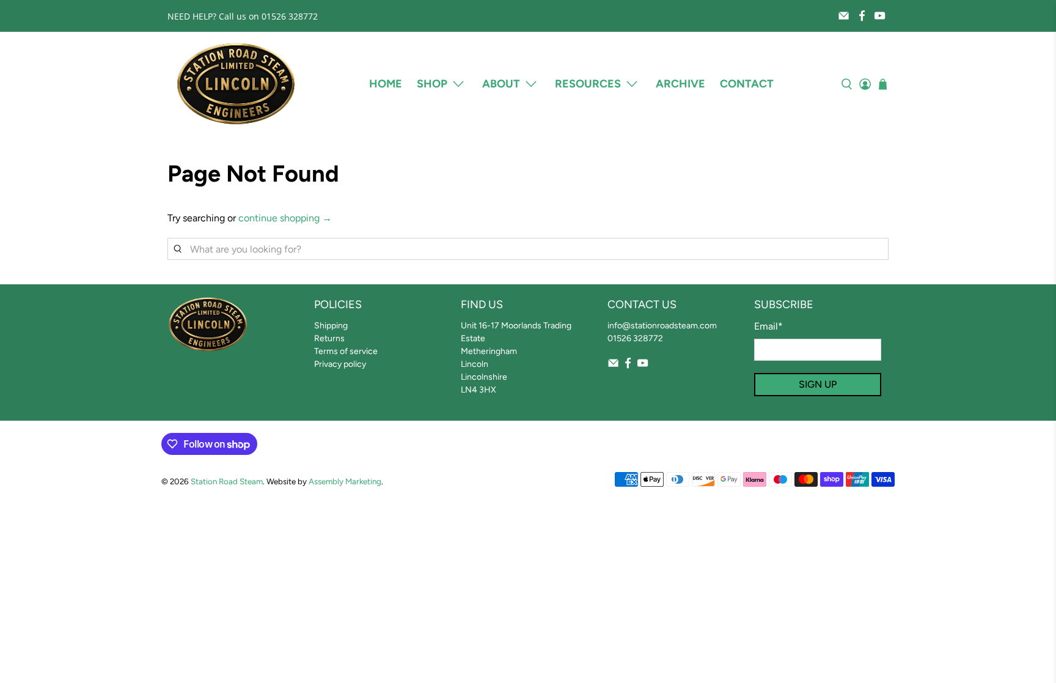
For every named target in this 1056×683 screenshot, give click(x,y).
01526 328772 (635, 338)
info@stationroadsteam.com (662, 325)
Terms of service (346, 351)
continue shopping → (285, 218)
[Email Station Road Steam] (843, 15)
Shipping (331, 325)
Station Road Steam (227, 481)
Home (385, 83)
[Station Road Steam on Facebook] (862, 15)
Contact (747, 83)
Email (768, 326)
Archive (680, 83)
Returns (329, 338)
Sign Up (818, 384)
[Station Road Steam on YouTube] (880, 15)
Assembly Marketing (345, 481)
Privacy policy (340, 364)
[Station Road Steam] (236, 84)
